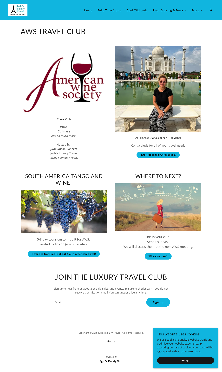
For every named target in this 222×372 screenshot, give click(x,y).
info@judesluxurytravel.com (158, 154)
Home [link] (88, 10)
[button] (170, 10)
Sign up (158, 302)
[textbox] (97, 302)
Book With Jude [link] (137, 10)
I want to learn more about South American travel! (64, 253)
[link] (17, 10)
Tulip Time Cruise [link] (110, 10)
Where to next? (158, 256)
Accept (185, 360)
